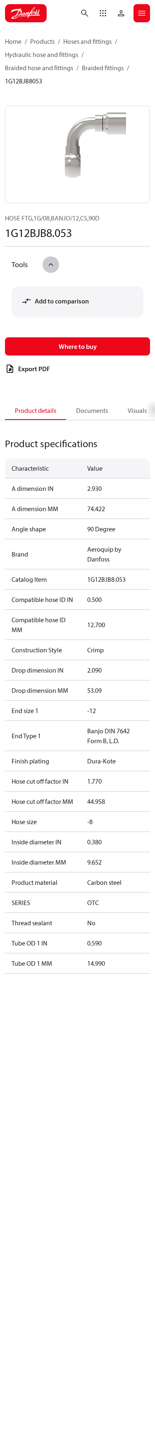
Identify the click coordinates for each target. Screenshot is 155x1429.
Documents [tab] (92, 410)
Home (13, 41)
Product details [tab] (35, 410)
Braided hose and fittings (39, 68)
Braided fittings (103, 68)
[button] (103, 13)
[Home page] (26, 13)
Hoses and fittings (87, 41)
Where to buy (78, 346)
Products (42, 41)
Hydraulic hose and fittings (41, 54)
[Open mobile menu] (142, 13)
